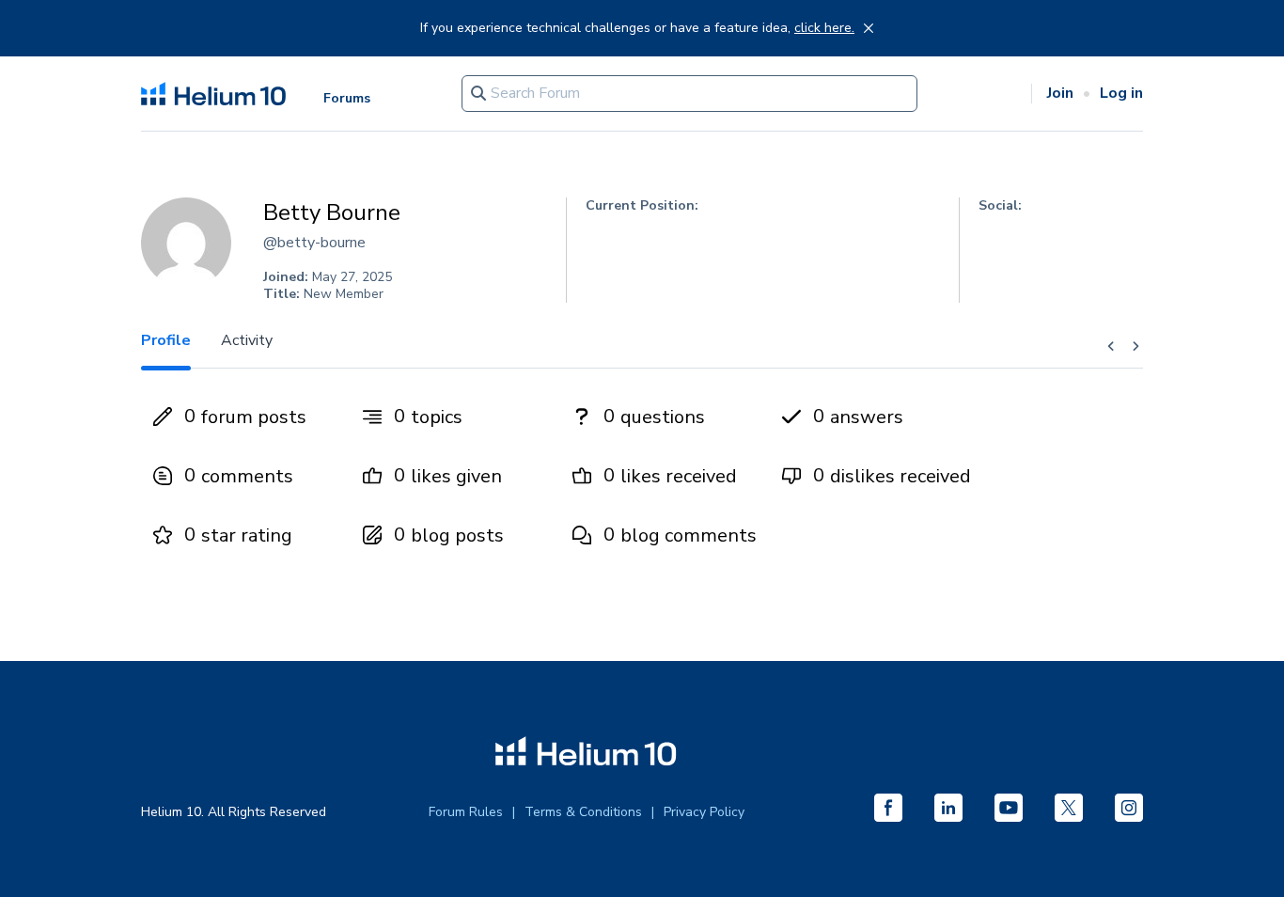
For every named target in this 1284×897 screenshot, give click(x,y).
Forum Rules (466, 812)
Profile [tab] (166, 340)
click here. (824, 28)
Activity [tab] (247, 340)
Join (1060, 93)
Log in (1121, 93)
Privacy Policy (704, 812)
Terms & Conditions (583, 812)
